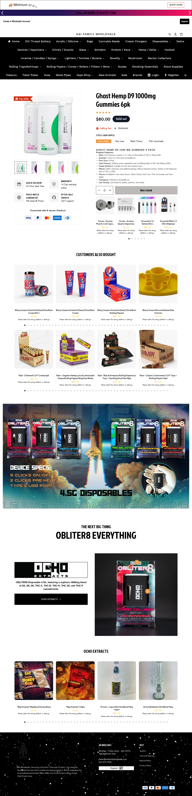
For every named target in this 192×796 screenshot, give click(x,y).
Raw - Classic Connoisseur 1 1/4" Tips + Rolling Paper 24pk (158, 376)
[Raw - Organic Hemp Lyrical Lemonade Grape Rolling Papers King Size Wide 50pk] (75, 350)
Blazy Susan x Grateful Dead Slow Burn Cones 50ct (34, 311)
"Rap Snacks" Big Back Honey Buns (34, 707)
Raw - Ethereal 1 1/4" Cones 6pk (34, 375)
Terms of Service (147, 756)
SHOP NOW (175, 5)
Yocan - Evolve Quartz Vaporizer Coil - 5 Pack (126, 222)
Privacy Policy (145, 765)
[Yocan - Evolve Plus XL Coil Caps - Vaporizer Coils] (105, 206)
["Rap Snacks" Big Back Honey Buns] (33, 682)
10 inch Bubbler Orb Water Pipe (158, 707)
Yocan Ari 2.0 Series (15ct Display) (147, 222)
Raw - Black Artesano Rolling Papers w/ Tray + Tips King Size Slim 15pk (117, 376)
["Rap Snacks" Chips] (75, 682)
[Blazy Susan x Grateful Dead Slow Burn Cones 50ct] (33, 285)
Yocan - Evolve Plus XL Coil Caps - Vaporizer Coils (105, 222)
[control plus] (111, 190)
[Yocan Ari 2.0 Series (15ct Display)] (147, 206)
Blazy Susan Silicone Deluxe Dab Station (158, 311)
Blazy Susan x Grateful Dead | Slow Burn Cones (75, 311)
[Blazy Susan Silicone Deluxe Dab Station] (158, 285)
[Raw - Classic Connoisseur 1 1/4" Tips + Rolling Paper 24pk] (158, 350)
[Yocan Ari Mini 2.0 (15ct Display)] (168, 206)
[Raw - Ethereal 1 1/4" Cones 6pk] (33, 350)
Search (143, 751)
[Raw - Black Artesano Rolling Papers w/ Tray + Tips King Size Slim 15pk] (116, 350)
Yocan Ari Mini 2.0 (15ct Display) (168, 222)
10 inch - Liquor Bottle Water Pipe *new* (116, 708)
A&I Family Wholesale (96, 34)
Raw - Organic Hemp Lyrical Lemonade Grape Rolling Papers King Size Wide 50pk (75, 377)
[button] (129, 238)
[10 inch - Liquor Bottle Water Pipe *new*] (116, 682)
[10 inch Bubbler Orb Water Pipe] (158, 682)
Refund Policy (145, 760)
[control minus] (98, 190)
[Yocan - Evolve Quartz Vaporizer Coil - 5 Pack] (126, 206)
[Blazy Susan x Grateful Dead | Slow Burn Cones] (75, 285)
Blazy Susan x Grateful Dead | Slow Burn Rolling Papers (116, 311)
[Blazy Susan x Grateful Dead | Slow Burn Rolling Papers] (116, 285)
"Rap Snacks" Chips (75, 707)
